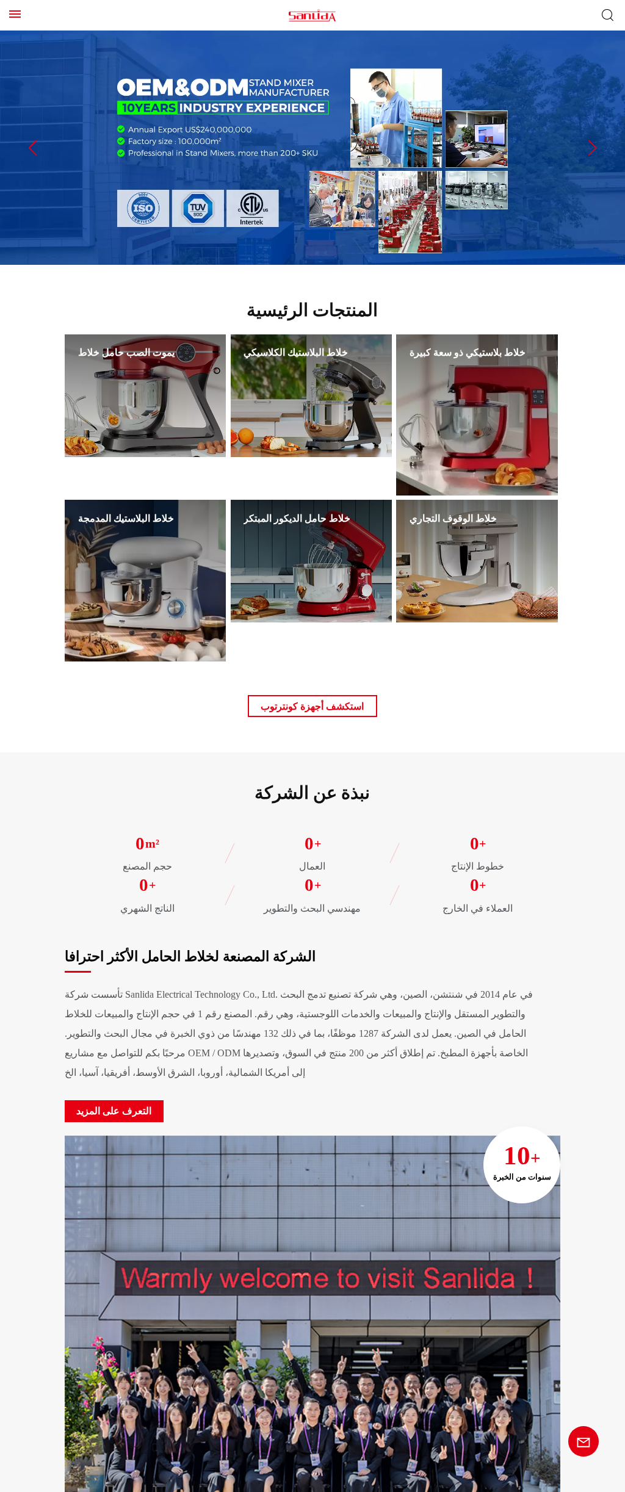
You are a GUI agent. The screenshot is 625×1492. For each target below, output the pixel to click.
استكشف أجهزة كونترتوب (312, 706)
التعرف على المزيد (106, 1092)
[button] (32, 147)
